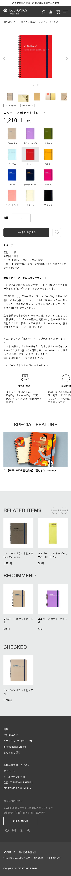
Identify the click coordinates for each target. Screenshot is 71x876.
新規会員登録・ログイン (16, 765)
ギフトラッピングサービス (17, 741)
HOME (7, 22)
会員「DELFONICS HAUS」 (18, 782)
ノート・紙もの (20, 22)
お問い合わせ (20, 821)
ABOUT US (9, 852)
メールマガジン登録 (14, 777)
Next (66, 58)
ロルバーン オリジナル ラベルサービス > (25, 365)
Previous (4, 58)
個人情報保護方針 (27, 852)
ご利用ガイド (10, 735)
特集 (5, 729)
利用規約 (38, 858)
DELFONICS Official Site (17, 788)
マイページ (9, 771)
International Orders (14, 747)
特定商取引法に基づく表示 (16, 858)
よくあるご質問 (11, 752)
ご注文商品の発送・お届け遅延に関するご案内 (35, 3)
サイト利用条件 (54, 858)
